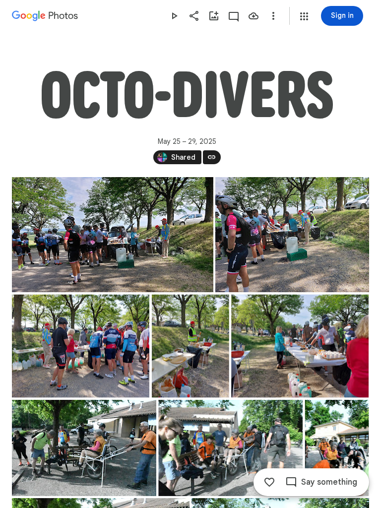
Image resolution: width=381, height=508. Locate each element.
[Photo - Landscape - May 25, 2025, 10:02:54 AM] (80, 346)
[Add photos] (214, 16)
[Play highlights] (174, 16)
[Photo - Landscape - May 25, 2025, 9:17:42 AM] (84, 448)
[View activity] (234, 16)
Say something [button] (329, 482)
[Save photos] (253, 16)
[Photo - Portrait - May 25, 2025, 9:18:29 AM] (337, 448)
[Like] (269, 482)
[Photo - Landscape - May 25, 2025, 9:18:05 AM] (230, 448)
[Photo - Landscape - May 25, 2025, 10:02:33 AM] (292, 234)
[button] (304, 16)
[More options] (273, 16)
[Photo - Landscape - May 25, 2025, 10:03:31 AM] (300, 346)
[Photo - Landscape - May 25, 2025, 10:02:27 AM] (112, 234)
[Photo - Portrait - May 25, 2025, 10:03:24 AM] (190, 346)
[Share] (194, 16)
